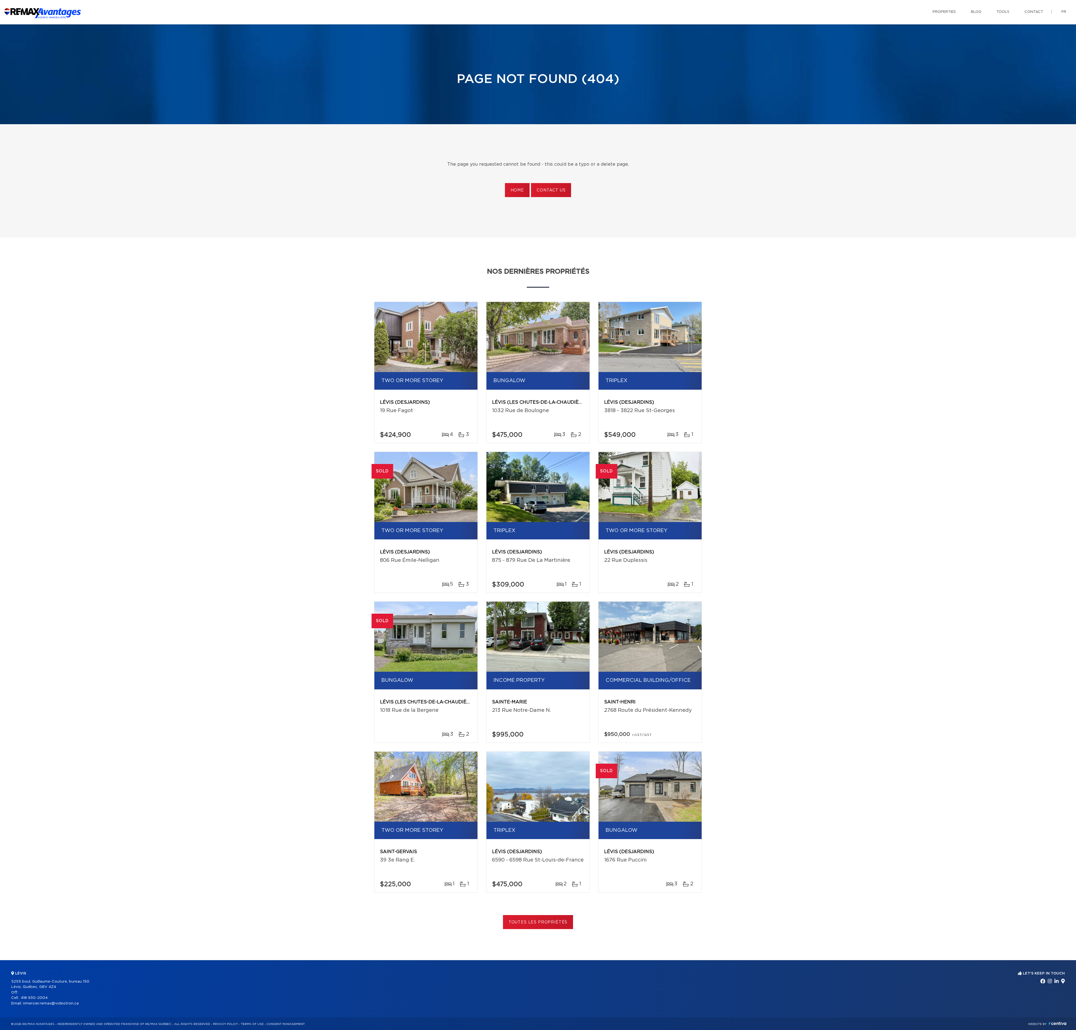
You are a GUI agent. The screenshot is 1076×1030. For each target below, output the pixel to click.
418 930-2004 (34, 998)
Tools (1002, 12)
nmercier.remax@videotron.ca (51, 1003)
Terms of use (252, 1024)
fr (1063, 12)
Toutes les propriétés (538, 922)
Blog (976, 12)
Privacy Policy (225, 1024)
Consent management (285, 1024)
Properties (944, 12)
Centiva (1057, 1023)
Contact (1033, 12)
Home (517, 190)
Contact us (551, 190)
